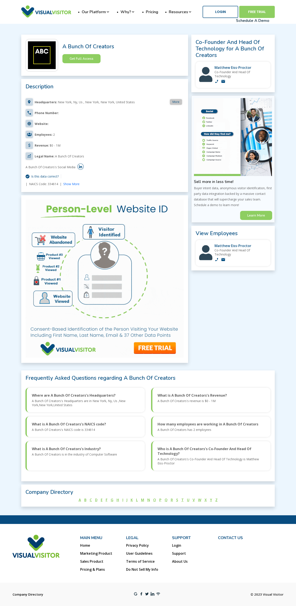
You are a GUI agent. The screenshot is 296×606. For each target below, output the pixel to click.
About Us (180, 561)
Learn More (256, 215)
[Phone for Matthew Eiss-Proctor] (217, 81)
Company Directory (28, 594)
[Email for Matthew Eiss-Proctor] (223, 81)
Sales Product (91, 561)
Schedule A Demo (252, 20)
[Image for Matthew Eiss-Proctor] (205, 81)
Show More (71, 184)
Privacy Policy (137, 545)
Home (85, 545)
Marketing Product (96, 553)
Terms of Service (140, 561)
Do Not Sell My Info (142, 569)
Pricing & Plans (92, 569)
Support (179, 553)
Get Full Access (81, 59)
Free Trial (257, 11)
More (175, 102)
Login (220, 11)
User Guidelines (139, 553)
